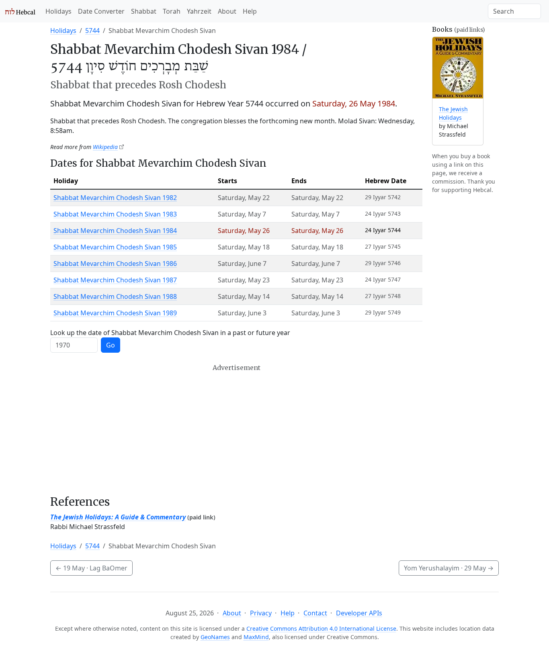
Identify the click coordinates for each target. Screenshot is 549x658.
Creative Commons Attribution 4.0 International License (321, 628)
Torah (171, 11)
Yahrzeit (199, 11)
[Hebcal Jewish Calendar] (20, 11)
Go (110, 345)
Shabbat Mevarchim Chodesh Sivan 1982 (115, 197)
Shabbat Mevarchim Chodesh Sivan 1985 (115, 247)
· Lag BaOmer (91, 568)
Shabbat (143, 11)
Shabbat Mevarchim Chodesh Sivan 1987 (115, 280)
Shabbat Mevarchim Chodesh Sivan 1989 (115, 313)
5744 (92, 30)
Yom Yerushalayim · (449, 568)
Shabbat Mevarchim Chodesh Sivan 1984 (115, 230)
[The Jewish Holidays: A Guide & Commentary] (457, 67)
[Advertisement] (236, 429)
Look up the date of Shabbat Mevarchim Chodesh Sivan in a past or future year (170, 332)
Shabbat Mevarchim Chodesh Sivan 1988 (115, 296)
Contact (315, 613)
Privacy (261, 613)
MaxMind (256, 637)
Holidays (58, 11)
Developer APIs (359, 613)
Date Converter (101, 11)
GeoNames (215, 637)
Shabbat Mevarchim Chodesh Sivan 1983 (115, 214)
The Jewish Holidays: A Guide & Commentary (118, 517)
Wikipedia (105, 147)
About (227, 11)
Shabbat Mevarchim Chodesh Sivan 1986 (115, 263)
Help (250, 11)
